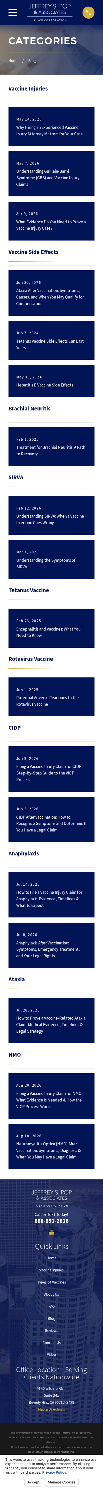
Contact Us (51, 1342)
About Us (51, 1294)
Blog (52, 1318)
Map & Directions (51, 1409)
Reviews (51, 1330)
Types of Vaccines (51, 1282)
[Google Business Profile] (51, 1232)
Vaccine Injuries (51, 1270)
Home (51, 1258)
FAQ (51, 1306)
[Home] (49, 12)
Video (51, 1354)
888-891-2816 (51, 1220)
